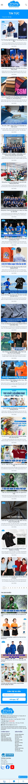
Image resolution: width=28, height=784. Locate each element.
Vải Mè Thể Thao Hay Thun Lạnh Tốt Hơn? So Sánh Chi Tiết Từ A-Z (14, 295)
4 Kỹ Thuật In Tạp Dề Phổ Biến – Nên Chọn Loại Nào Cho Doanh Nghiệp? (14, 352)
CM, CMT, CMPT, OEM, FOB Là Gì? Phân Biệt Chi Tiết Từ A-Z (14, 126)
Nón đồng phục (18, 745)
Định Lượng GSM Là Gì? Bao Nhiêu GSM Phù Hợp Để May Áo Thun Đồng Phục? (14, 97)
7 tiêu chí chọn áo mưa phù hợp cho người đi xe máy (14, 493)
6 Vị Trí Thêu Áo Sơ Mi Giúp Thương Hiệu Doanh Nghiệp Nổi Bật (14, 267)
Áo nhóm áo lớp (18, 739)
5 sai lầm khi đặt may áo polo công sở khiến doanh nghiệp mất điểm (12, 684)
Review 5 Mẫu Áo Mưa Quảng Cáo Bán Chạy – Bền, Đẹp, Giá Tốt (14, 380)
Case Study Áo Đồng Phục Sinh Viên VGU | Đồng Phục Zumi (14, 69)
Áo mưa (17, 744)
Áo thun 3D (17, 749)
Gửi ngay (13, 699)
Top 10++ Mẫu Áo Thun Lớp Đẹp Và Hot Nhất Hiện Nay (14, 465)
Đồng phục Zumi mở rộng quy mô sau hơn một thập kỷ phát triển (14, 183)
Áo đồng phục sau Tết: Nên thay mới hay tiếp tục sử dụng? (14, 577)
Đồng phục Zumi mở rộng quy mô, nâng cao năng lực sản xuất (14, 211)
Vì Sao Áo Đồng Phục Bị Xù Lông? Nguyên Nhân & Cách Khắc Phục (14, 324)
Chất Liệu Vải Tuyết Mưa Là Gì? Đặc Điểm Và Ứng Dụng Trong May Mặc (14, 521)
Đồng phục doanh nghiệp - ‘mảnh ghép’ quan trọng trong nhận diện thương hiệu (14, 154)
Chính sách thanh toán (6, 739)
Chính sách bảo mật (5, 733)
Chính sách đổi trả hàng (6, 740)
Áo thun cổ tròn (18, 737)
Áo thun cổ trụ (18, 735)
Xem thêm (14, 46)
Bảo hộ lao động (19, 742)
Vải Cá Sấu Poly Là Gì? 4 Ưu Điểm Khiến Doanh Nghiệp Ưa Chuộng (14, 549)
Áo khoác (17, 741)
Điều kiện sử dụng (5, 735)
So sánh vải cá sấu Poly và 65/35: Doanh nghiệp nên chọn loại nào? (14, 437)
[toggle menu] (2, 5)
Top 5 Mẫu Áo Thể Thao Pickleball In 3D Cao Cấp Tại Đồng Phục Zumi (14, 239)
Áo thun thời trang (19, 748)
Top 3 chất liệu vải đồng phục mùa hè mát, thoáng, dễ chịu (14, 409)
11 (26, 587)
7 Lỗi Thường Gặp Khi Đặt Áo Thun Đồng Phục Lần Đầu (14, 40)
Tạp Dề (16, 746)
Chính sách (3, 736)
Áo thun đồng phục (19, 734)
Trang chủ (4, 17)
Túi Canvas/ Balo (19, 750)
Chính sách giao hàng (6, 738)
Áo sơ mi (17, 738)
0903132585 (11, 721)
